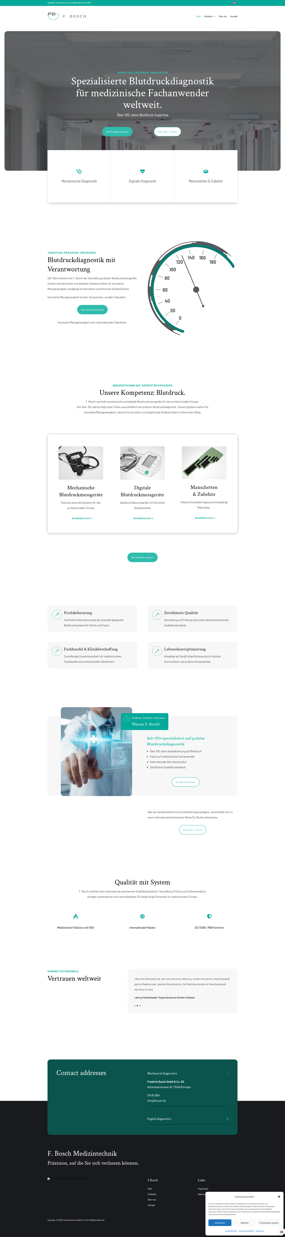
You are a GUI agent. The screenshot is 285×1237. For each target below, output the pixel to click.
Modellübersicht (81, 518)
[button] (279, 1196)
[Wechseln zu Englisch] (234, 2)
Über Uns (152, 1199)
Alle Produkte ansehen (117, 131)
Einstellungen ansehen (268, 1222)
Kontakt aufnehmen (186, 782)
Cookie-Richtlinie (231, 1231)
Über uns (223, 16)
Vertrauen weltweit (74, 978)
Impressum (260, 1231)
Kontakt (234, 16)
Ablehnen (244, 1222)
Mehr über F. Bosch (167, 131)
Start (198, 16)
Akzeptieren (220, 1222)
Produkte (208, 16)
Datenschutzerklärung (246, 1231)
